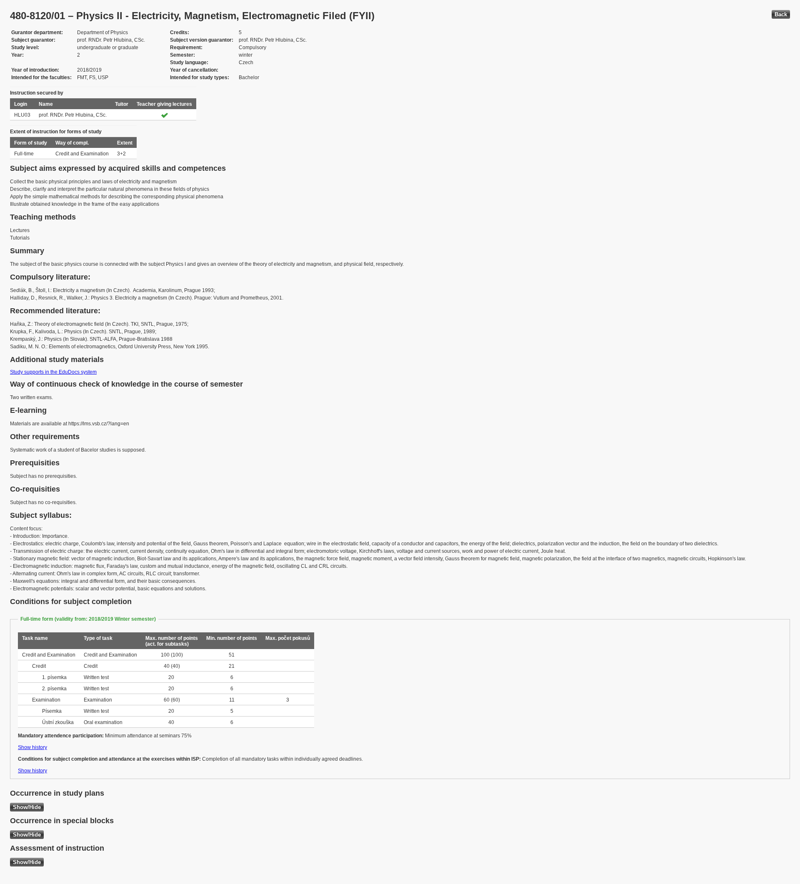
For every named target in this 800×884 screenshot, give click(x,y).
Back (781, 14)
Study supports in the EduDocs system (53, 372)
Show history (32, 747)
